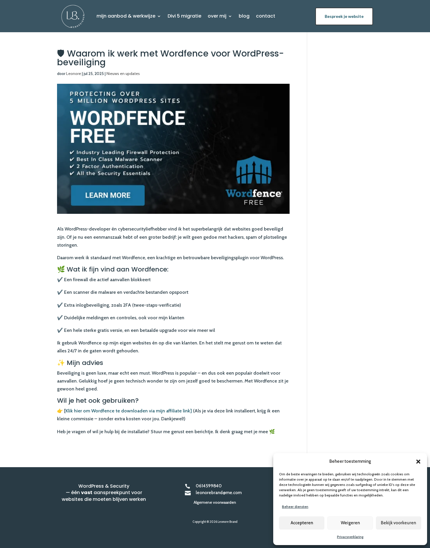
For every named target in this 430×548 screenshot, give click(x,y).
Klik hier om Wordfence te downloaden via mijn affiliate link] (129, 411)
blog (244, 16)
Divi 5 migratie (184, 16)
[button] (418, 462)
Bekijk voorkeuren (398, 522)
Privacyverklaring (350, 537)
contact (265, 16)
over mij (217, 16)
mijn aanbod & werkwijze (126, 16)
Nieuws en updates (123, 73)
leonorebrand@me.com (219, 492)
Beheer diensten (295, 506)
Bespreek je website (344, 16)
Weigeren (350, 522)
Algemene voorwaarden (215, 502)
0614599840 (209, 486)
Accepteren (302, 522)
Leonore (73, 73)
